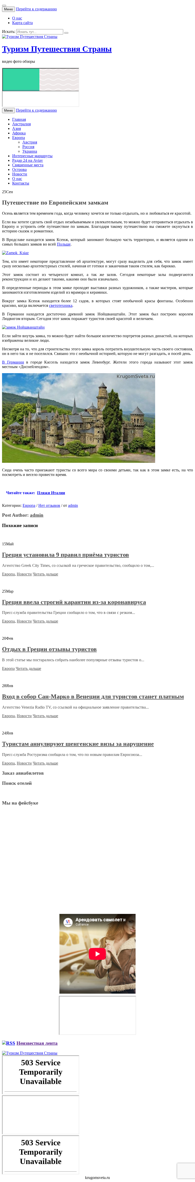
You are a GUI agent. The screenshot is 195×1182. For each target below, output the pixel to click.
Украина (29, 151)
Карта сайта (22, 23)
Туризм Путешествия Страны (57, 48)
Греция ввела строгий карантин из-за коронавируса (74, 602)
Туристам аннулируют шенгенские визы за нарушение (78, 743)
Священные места (27, 165)
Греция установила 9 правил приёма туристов (65, 554)
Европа (18, 137)
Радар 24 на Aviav (27, 160)
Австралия (21, 124)
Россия (28, 147)
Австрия (29, 142)
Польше (64, 244)
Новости (19, 174)
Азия (16, 128)
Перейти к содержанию (36, 9)
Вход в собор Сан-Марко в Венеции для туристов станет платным (93, 696)
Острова (19, 169)
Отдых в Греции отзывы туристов (49, 649)
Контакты (20, 183)
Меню (8, 9)
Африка (19, 133)
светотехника (60, 305)
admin (73, 505)
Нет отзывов (49, 505)
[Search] (66, 33)
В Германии (13, 362)
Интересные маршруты (32, 156)
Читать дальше (45, 574)
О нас (17, 18)
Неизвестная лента (37, 1043)
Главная (19, 119)
